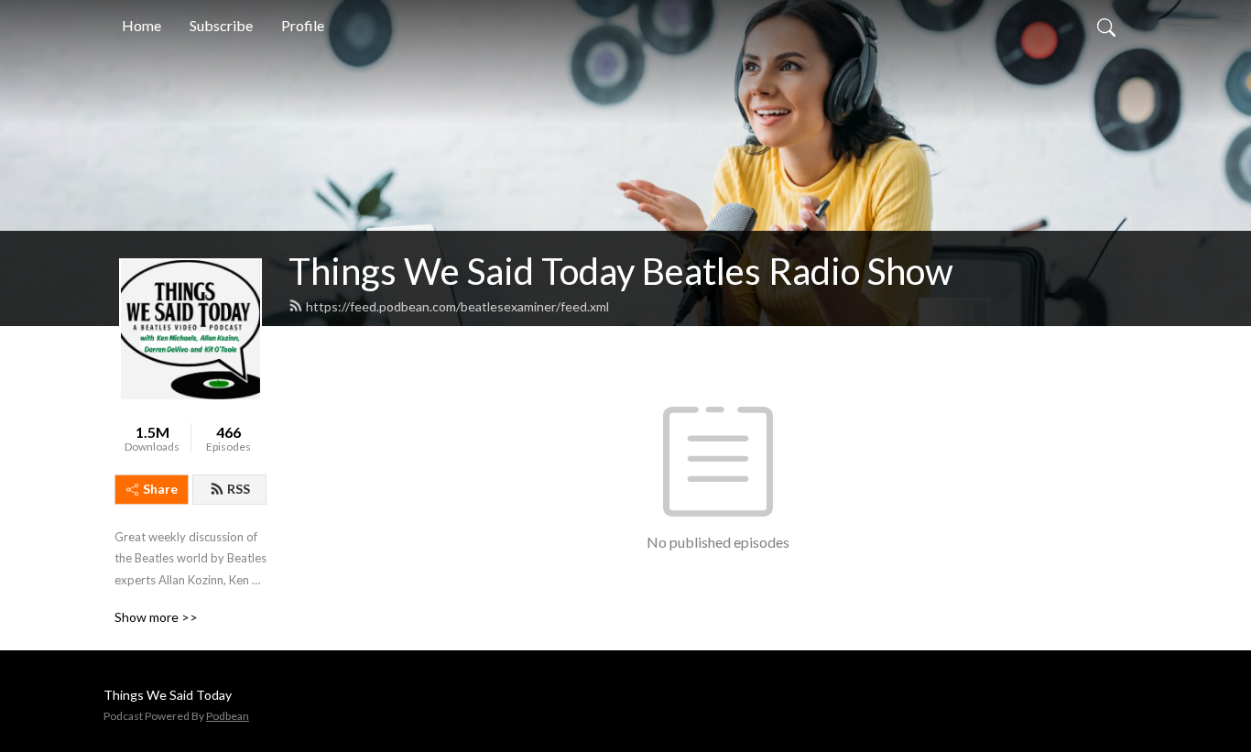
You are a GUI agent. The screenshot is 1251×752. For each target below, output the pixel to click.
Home (141, 25)
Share (160, 488)
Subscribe (221, 25)
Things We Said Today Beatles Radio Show (620, 271)
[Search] (1106, 25)
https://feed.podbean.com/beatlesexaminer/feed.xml (457, 306)
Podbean (227, 716)
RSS (238, 488)
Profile (302, 25)
